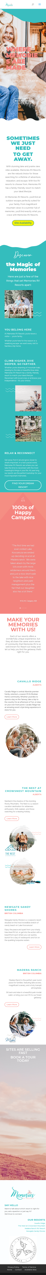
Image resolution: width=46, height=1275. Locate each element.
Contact (18, 1270)
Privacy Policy (13, 1267)
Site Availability (23, 223)
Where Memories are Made (22, 58)
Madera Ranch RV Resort (35, 1228)
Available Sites (31, 1270)
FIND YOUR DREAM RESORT (23, 485)
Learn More (12, 717)
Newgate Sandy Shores (35, 1231)
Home (9, 1270)
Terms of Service (29, 1267)
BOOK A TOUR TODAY (23, 1059)
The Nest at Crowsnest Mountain (31, 1226)
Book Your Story (23, 101)
